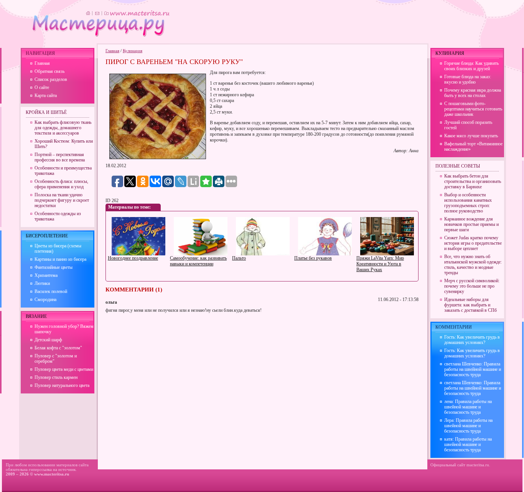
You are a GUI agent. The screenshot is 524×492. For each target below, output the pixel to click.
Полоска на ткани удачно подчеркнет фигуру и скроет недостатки (62, 200)
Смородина (45, 299)
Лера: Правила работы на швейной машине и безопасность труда (468, 426)
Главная (112, 50)
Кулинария (132, 50)
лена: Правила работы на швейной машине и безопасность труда (468, 407)
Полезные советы (457, 166)
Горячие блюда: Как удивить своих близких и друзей (471, 66)
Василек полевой (51, 291)
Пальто (239, 258)
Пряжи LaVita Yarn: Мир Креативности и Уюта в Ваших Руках (380, 263)
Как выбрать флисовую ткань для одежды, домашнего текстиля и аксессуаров (63, 128)
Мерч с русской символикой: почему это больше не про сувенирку (471, 286)
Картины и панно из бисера (60, 259)
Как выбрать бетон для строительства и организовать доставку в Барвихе (472, 181)
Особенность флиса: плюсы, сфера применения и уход (61, 184)
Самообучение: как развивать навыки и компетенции (198, 261)
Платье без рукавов (313, 258)
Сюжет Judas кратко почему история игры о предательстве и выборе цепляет (473, 243)
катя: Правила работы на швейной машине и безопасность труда (468, 444)
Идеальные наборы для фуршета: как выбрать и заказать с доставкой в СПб (470, 305)
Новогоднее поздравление (133, 258)
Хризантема (46, 275)
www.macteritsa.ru (51, 474)
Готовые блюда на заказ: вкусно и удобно (467, 79)
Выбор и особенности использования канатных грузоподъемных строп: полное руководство (468, 203)
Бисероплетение (47, 236)
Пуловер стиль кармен (56, 377)
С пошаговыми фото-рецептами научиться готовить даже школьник (473, 109)
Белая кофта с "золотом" (58, 347)
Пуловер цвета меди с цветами (64, 369)
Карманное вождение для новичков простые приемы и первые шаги (471, 224)
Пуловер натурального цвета (62, 385)
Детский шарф (48, 339)
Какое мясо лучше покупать (471, 135)
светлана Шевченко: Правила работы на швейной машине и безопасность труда (472, 369)
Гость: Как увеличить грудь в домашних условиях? (472, 339)
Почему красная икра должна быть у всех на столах (472, 92)
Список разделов (51, 79)
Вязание (36, 316)
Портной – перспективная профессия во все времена (60, 157)
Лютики (42, 283)
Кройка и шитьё (46, 112)
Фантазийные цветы (54, 267)
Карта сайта (46, 95)
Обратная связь (49, 71)
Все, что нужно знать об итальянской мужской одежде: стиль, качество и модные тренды (473, 264)
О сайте (42, 87)
